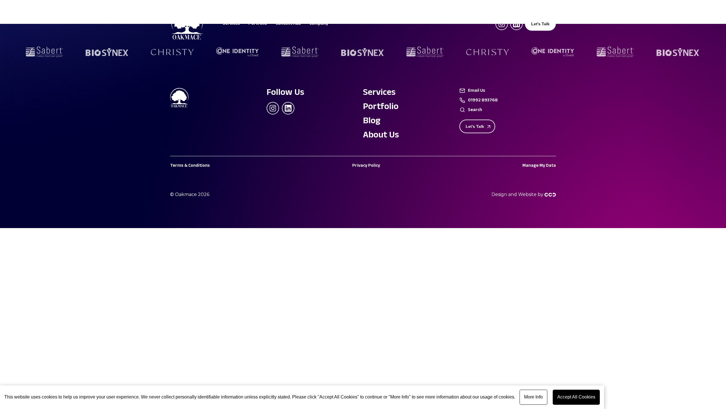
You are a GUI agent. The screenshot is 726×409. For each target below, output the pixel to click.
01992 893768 (483, 100)
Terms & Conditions (190, 166)
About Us (381, 136)
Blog (372, 122)
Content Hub (288, 24)
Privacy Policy (366, 166)
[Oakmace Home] (184, 99)
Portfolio (257, 24)
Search (475, 110)
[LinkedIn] (516, 24)
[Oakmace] (187, 38)
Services (231, 24)
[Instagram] (501, 24)
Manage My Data (539, 166)
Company (318, 24)
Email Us (476, 91)
